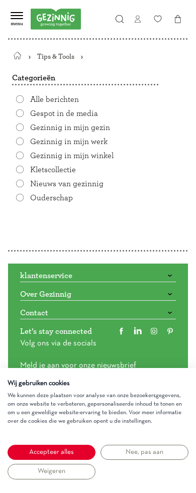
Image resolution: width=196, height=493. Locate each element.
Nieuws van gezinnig (67, 184)
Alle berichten (54, 99)
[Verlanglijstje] (158, 19)
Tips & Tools (55, 56)
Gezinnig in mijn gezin (70, 128)
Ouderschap (51, 198)
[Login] (138, 19)
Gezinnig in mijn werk (69, 142)
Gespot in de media (64, 113)
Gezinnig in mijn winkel (72, 156)
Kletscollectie (53, 170)
